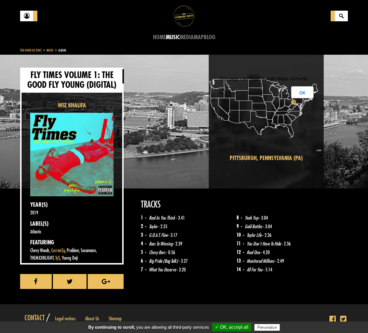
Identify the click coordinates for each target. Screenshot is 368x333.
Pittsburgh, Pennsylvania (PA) (266, 158)
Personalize (267, 327)
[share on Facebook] (36, 281)
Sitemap (115, 318)
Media (187, 37)
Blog (209, 37)
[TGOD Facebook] (332, 319)
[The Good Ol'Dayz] (183, 15)
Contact (34, 318)
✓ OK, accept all (231, 327)
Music (173, 37)
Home (159, 37)
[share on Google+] (106, 281)
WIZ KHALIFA (72, 105)
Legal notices (65, 318)
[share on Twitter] (70, 281)
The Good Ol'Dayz (31, 50)
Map (199, 37)
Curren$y (58, 250)
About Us (92, 318)
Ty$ (57, 258)
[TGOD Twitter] (343, 319)
